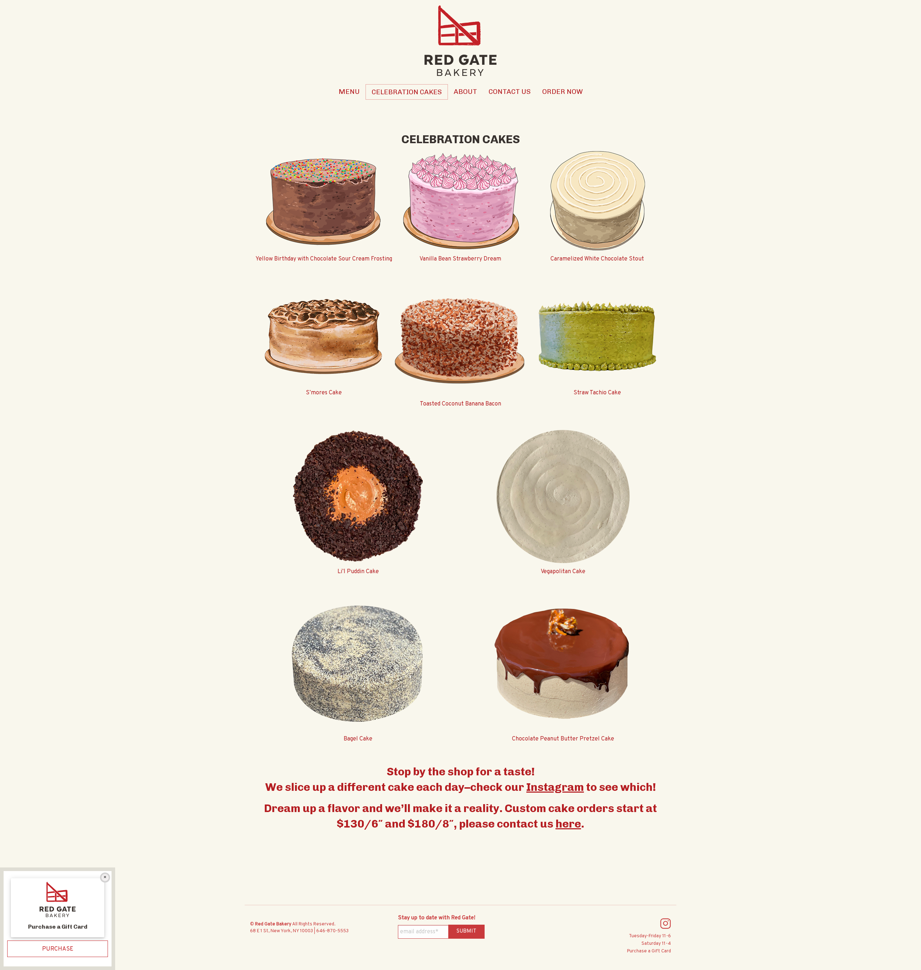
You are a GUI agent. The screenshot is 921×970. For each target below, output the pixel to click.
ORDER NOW (562, 91)
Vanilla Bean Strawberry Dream (460, 259)
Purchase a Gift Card (649, 951)
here (568, 823)
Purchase (57, 948)
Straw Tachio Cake (597, 392)
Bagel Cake (358, 739)
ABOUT (465, 91)
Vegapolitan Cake (563, 571)
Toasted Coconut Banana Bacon (460, 404)
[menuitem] (349, 92)
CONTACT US (510, 91)
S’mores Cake (324, 392)
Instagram (555, 787)
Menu (349, 91)
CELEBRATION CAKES (407, 92)
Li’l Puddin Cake (358, 571)
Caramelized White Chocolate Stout (597, 259)
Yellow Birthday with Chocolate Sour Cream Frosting (323, 259)
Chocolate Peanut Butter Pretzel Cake (563, 739)
